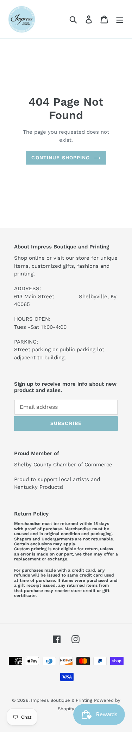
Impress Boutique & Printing (61, 700)
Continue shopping (60, 157)
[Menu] (119, 19)
